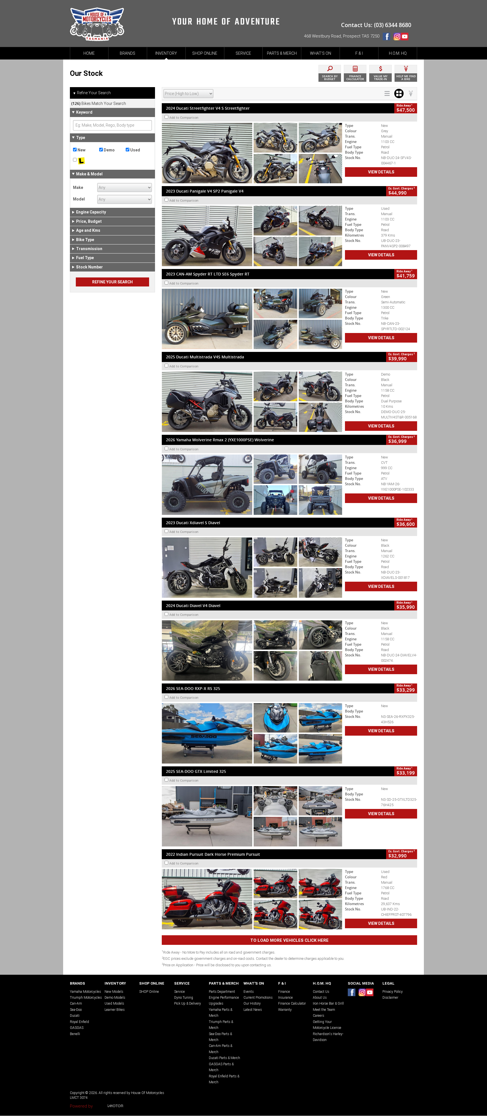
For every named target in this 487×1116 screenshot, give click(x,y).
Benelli (75, 1034)
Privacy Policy (392, 991)
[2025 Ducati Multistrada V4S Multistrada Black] (252, 402)
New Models (114, 991)
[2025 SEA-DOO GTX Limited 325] (252, 816)
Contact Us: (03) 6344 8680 (376, 25)
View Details (381, 172)
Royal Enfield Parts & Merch (224, 1079)
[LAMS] (86, 161)
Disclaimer (390, 997)
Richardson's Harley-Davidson (328, 1037)
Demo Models (115, 997)
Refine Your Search (92, 92)
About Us (320, 997)
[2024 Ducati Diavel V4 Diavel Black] (252, 650)
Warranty (285, 1009)
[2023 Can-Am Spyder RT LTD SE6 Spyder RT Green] (252, 319)
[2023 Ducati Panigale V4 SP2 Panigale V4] (252, 236)
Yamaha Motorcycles (85, 991)
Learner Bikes (115, 1009)
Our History (252, 1003)
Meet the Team (324, 1009)
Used (134, 150)
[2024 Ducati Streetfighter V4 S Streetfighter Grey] (252, 153)
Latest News (253, 1009)
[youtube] (406, 37)
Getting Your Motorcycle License (327, 1025)
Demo (109, 150)
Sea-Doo (76, 1009)
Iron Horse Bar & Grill (328, 1003)
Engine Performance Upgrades (224, 1000)
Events (249, 991)
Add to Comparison (184, 118)
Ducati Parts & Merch (224, 1058)
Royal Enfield (79, 1022)
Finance (284, 991)
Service (179, 991)
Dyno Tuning (183, 997)
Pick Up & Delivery (187, 1003)
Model (79, 199)
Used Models (114, 1003)
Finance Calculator (292, 1003)
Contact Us (321, 991)
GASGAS (76, 1027)
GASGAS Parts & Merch (221, 1067)
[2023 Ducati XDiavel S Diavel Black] (252, 567)
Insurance (285, 997)
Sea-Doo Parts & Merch (220, 1037)
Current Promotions (258, 997)
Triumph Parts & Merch (221, 1025)
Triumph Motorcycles (86, 997)
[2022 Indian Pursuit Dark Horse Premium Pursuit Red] (252, 899)
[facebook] (388, 37)
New (81, 150)
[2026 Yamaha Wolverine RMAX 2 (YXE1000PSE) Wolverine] (252, 485)
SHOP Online (149, 991)
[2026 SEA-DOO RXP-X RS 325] (252, 733)
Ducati (74, 1015)
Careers (318, 1015)
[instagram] (397, 37)
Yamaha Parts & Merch (220, 1012)
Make (78, 187)
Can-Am (76, 1003)
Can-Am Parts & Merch (220, 1049)
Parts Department (222, 991)
